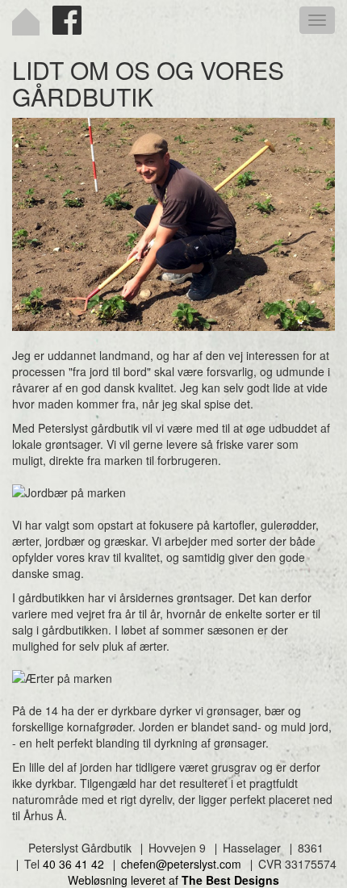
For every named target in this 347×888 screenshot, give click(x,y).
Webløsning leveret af (173, 880)
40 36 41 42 (73, 864)
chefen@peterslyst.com (181, 864)
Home (26, 22)
